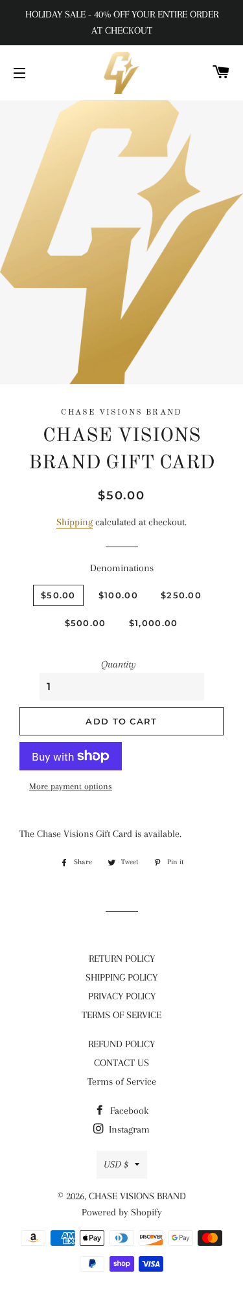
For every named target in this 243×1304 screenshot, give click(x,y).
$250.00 (181, 595)
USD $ (116, 1164)
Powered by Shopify (122, 1212)
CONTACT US (121, 1063)
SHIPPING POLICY (121, 977)
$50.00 (58, 595)
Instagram (128, 1129)
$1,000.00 (153, 623)
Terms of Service (121, 1081)
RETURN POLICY (122, 958)
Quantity (118, 664)
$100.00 (118, 595)
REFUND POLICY (121, 1044)
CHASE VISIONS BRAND (137, 1196)
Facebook (128, 1110)
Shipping (74, 522)
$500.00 (85, 623)
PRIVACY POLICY (122, 996)
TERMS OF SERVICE (121, 1015)
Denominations (122, 568)
